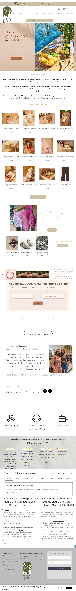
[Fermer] (74, 588)
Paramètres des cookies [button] (49, 588)
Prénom (15, 292)
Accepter (69, 588)
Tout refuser (61, 588)
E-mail (46, 292)
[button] (72, 280)
